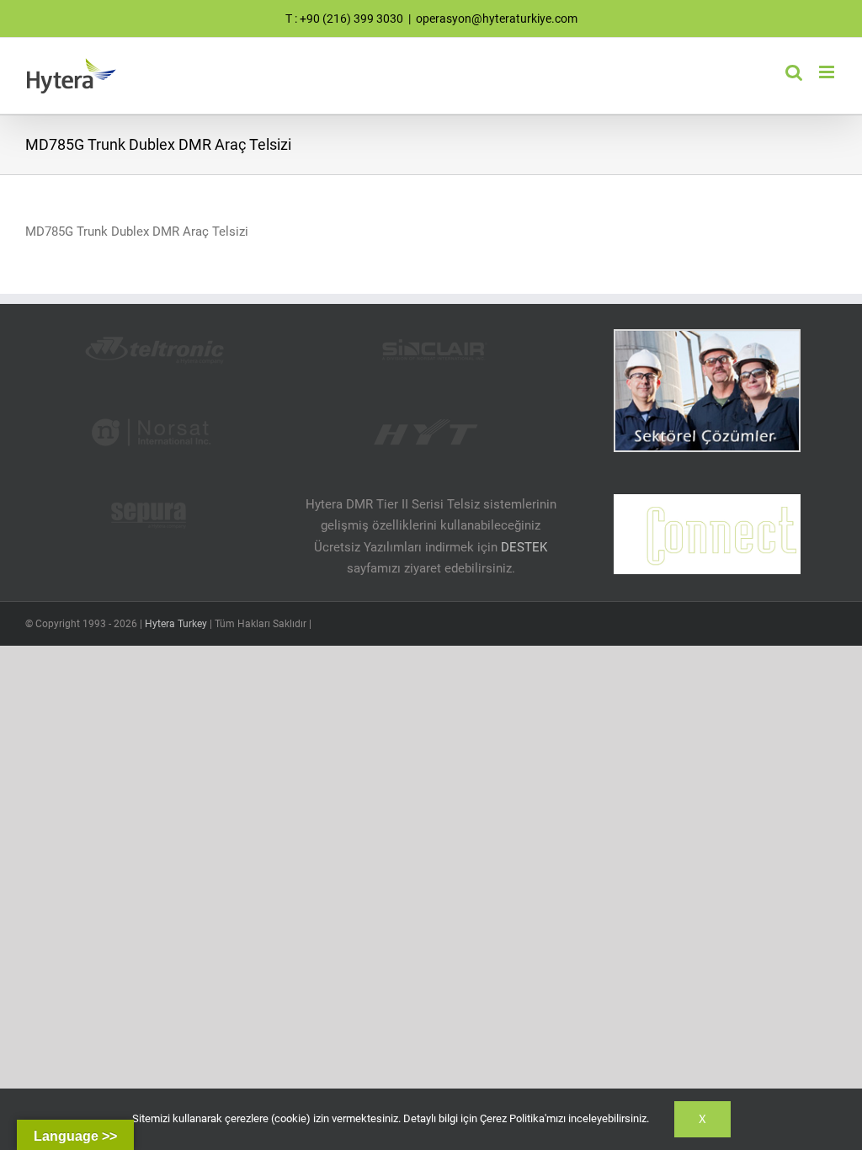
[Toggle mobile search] (793, 72)
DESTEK (524, 547)
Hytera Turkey (176, 624)
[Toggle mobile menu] (828, 72)
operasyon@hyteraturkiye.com (496, 18)
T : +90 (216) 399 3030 (344, 18)
